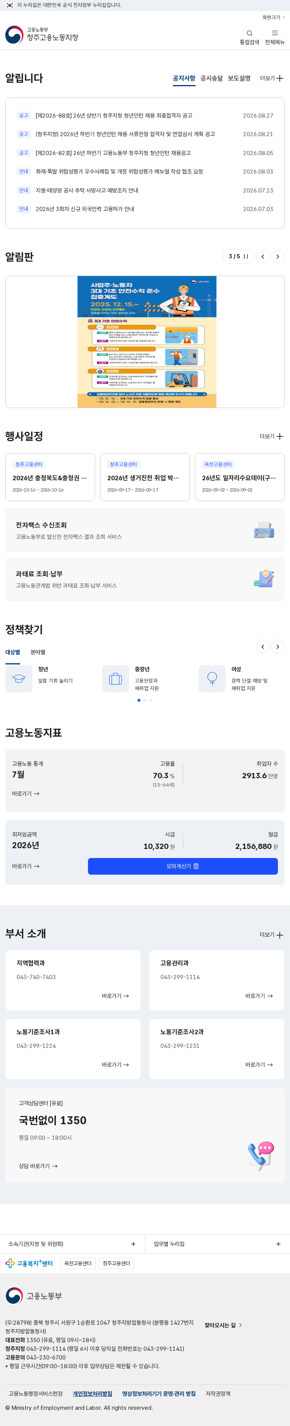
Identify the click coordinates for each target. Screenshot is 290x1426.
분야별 (38, 652)
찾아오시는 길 (220, 1325)
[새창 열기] (145, 341)
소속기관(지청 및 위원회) (35, 1244)
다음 (278, 256)
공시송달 (212, 78)
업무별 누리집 (169, 1244)
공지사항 (184, 78)
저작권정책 (218, 1393)
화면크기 (271, 17)
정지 (246, 256)
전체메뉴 (275, 37)
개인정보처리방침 (92, 1393)
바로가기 (22, 793)
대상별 (12, 652)
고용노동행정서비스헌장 (36, 1393)
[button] (138, 700)
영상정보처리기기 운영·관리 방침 (159, 1393)
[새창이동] (28, 1263)
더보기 (267, 78)
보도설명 (239, 78)
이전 (263, 256)
